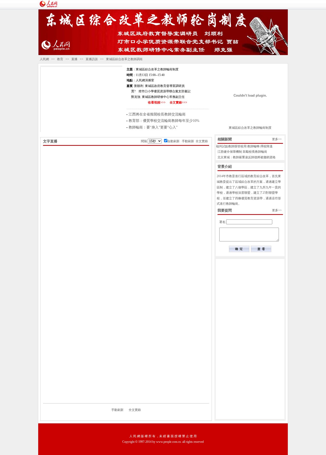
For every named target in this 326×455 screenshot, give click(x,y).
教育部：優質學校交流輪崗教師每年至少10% (164, 121)
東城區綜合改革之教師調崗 (124, 59)
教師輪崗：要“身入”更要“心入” (153, 127)
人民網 (44, 59)
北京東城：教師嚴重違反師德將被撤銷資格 (245, 157)
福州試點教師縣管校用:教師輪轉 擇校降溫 (243, 146)
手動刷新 (188, 141)
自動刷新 (173, 141)
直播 (74, 59)
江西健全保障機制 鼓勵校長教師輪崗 (240, 151)
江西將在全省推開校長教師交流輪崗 (157, 114)
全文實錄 (202, 141)
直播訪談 (92, 59)
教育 (60, 59)
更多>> (277, 139)
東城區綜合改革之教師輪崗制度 (250, 127)
